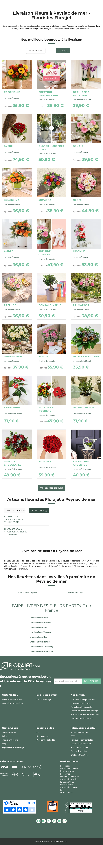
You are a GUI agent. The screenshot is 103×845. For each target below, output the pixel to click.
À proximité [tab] (39, 510)
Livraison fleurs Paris (39, 618)
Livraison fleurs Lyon (38, 627)
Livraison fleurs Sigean (76, 592)
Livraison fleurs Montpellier (41, 651)
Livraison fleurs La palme (26, 592)
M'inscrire (91, 681)
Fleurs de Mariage (43, 699)
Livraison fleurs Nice (38, 637)
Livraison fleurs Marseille (41, 622)
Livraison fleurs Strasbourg (41, 647)
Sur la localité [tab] (16, 510)
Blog (4, 744)
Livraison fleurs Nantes (40, 642)
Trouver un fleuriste (10, 740)
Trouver (63, 51)
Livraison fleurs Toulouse (40, 632)
